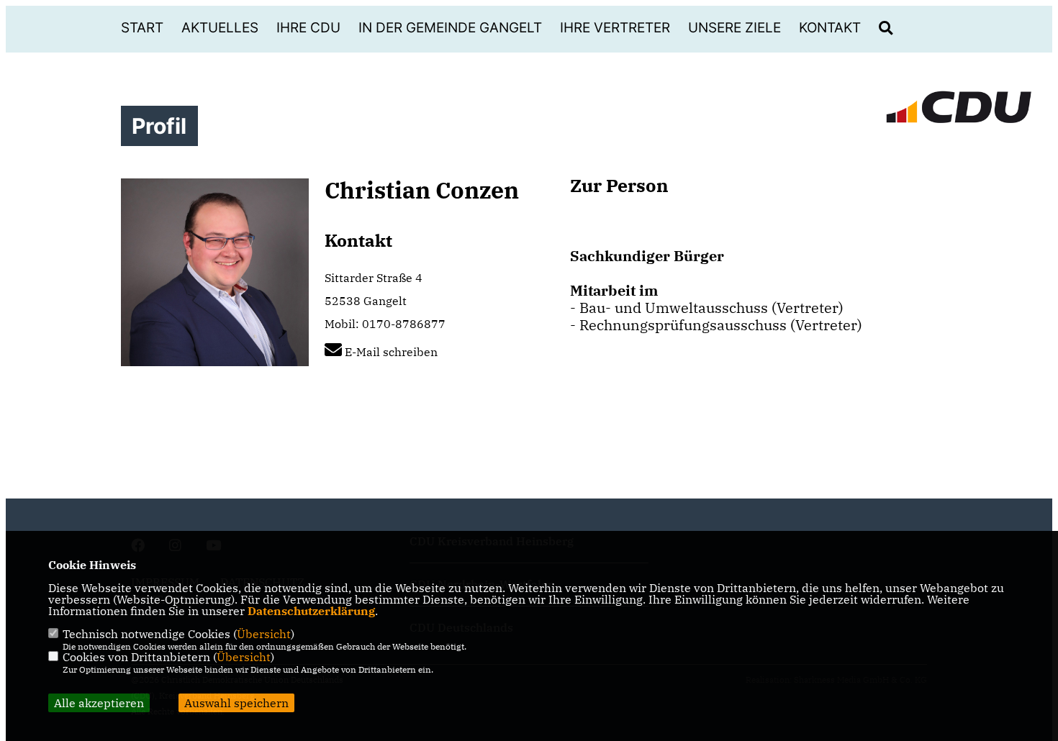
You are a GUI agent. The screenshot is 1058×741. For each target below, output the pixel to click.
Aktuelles (219, 28)
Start (142, 28)
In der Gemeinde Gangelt (450, 28)
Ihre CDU (308, 28)
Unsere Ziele (734, 28)
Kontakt (830, 28)
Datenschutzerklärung (311, 611)
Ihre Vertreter (615, 28)
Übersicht (264, 634)
